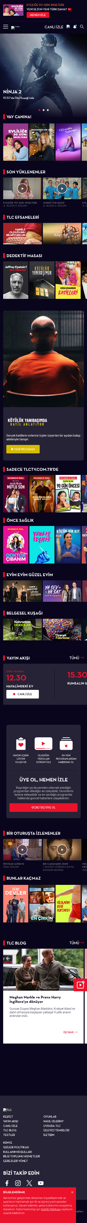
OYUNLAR (50, 1116)
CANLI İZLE (54, 27)
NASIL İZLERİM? (54, 1121)
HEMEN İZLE (38, 15)
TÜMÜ (74, 658)
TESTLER (9, 1135)
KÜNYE (7, 1142)
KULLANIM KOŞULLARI (17, 1152)
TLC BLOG (9, 1130)
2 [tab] (43, 110)
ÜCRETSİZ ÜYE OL (44, 807)
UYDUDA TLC (52, 1126)
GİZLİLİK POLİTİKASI (16, 1147)
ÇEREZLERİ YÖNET (15, 1161)
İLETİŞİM (49, 1135)
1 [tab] (39, 110)
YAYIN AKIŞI (10, 1121)
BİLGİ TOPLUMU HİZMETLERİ (21, 1156)
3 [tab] (48, 110)
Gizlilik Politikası (51, 1209)
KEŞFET (8, 1116)
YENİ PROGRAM (24, 449)
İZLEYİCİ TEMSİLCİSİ (56, 1130)
